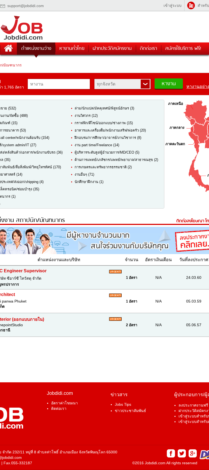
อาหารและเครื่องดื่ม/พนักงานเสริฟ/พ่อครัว (107, 130)
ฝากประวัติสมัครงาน (112, 49)
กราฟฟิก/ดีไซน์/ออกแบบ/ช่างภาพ (100, 123)
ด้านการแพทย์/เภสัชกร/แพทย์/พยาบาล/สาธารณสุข (114, 160)
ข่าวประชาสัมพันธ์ (130, 410)
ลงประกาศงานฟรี (193, 405)
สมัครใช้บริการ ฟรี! (183, 49)
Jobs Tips (123, 404)
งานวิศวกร (83, 116)
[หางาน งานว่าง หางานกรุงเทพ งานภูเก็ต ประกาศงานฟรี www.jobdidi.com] (22, 39)
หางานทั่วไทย (71, 49)
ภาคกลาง (177, 128)
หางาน (169, 84)
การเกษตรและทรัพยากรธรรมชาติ (101, 167)
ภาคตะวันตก (175, 144)
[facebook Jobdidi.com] (170, 456)
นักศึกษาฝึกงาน (86, 182)
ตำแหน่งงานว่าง (36, 49)
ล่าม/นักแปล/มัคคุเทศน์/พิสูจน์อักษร (102, 108)
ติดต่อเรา (148, 49)
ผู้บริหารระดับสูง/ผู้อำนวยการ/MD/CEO (104, 152)
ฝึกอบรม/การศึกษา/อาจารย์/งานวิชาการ (105, 138)
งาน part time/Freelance (93, 145)
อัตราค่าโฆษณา (64, 403)
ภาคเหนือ (175, 104)
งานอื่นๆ (81, 174)
